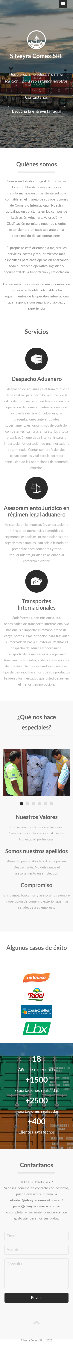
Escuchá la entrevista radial (36, 111)
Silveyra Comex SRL (36, 56)
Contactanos (36, 97)
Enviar (36, 1298)
